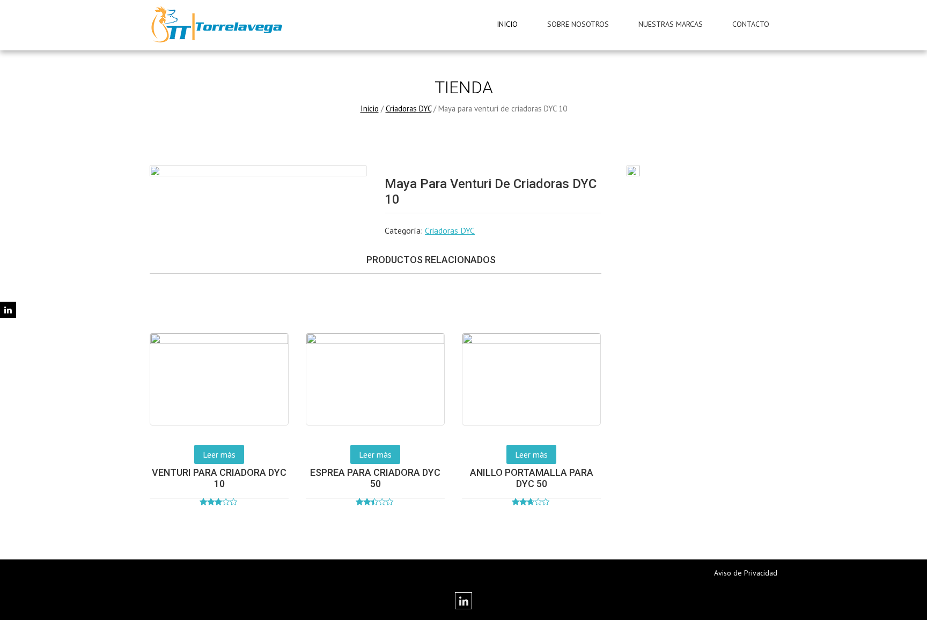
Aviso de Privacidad (745, 573)
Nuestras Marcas (670, 24)
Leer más (219, 454)
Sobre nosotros (578, 24)
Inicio (507, 24)
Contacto (750, 24)
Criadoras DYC (408, 108)
